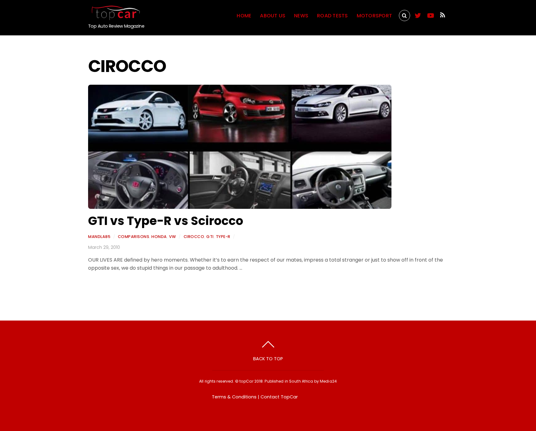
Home (244, 15)
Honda (159, 236)
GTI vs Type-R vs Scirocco (165, 221)
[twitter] (418, 14)
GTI (210, 236)
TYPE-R (223, 236)
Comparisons (134, 236)
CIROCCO (194, 236)
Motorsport (374, 15)
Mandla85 (99, 236)
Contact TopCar (279, 397)
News (301, 15)
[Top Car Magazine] (114, 17)
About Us (272, 15)
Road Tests (332, 15)
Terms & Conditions (234, 397)
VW (172, 236)
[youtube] (430, 14)
